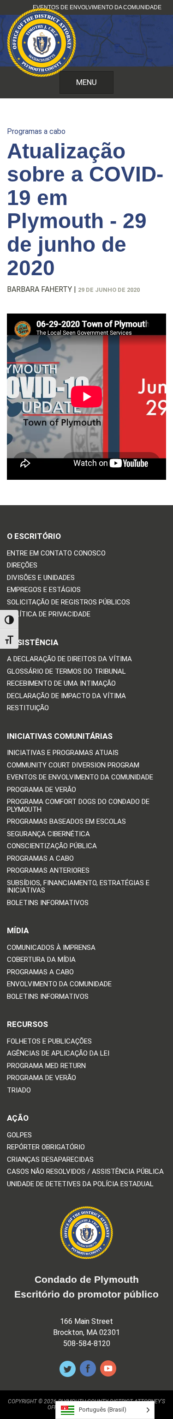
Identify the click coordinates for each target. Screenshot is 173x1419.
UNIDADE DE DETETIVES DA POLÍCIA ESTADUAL (80, 1184)
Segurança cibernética (48, 834)
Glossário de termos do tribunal (66, 672)
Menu (86, 82)
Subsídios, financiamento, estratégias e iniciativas (78, 886)
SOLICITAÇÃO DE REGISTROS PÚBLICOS (68, 602)
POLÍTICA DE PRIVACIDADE (48, 614)
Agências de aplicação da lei (58, 1053)
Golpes (19, 1135)
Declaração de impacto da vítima (66, 696)
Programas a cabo (36, 131)
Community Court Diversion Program (73, 765)
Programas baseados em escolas (66, 822)
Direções (22, 565)
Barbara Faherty (39, 289)
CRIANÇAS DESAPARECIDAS (50, 1160)
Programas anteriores (48, 871)
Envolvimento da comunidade (59, 984)
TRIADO (19, 1090)
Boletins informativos (48, 903)
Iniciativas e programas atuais (63, 753)
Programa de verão (41, 790)
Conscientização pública (52, 846)
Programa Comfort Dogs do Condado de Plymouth (78, 805)
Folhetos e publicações (49, 1041)
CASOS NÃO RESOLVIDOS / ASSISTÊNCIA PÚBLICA (85, 1172)
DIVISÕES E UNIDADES (41, 578)
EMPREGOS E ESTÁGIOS (44, 590)
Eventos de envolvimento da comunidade (97, 7)
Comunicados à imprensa (51, 948)
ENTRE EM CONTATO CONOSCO (56, 553)
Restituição (28, 708)
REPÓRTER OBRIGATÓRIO (46, 1147)
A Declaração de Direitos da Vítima (69, 659)
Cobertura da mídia (41, 960)
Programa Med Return (46, 1066)
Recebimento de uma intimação (61, 684)
